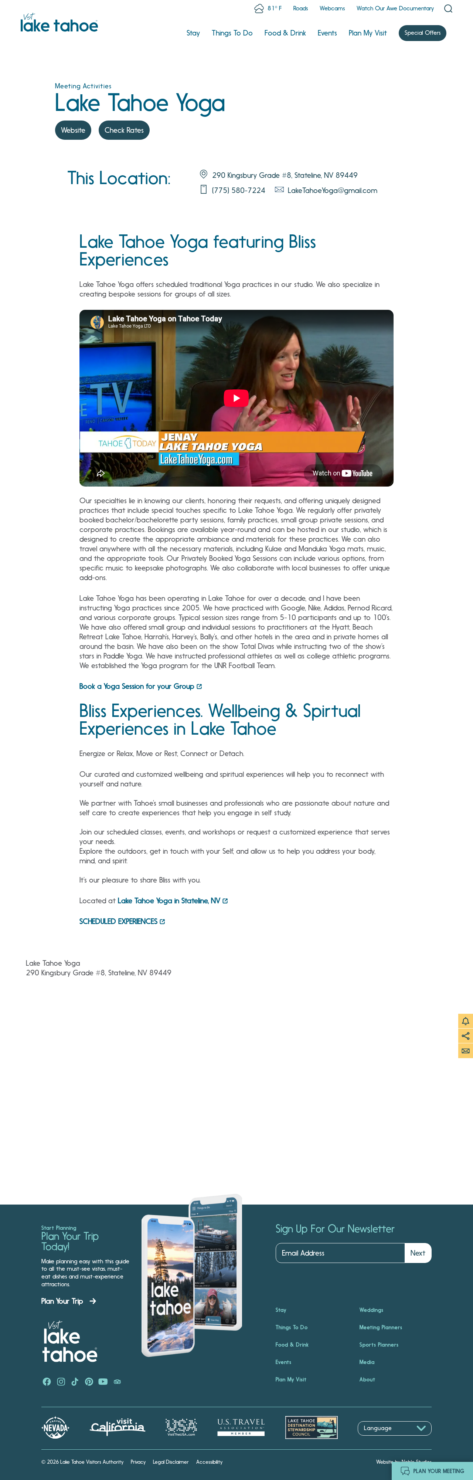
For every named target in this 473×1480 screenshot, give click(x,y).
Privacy (138, 1462)
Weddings (372, 1310)
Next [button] (418, 1253)
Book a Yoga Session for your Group (136, 686)
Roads (300, 8)
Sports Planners (379, 1345)
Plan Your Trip (62, 1301)
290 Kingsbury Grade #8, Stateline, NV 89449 (285, 175)
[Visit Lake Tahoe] (59, 22)
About (367, 1379)
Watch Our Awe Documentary (395, 8)
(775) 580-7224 (238, 190)
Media (367, 1362)
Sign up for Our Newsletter (335, 1229)
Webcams (332, 8)
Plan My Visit (368, 32)
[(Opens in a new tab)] (46, 1382)
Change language (379, 1439)
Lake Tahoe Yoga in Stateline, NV (169, 900)
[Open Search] (448, 8)
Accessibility (209, 1462)
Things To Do (232, 32)
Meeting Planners (381, 1327)
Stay (193, 32)
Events (327, 32)
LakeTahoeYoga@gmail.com (332, 190)
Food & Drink (285, 32)
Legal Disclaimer (171, 1462)
